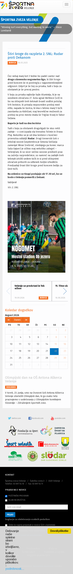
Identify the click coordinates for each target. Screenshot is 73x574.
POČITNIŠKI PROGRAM (18, 496)
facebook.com (38, 418)
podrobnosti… (14, 568)
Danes (17, 319)
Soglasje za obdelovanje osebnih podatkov (27, 519)
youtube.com (59, 418)
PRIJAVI (10, 514)
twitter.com (16, 418)
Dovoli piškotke (59, 530)
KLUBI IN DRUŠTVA (16, 500)
